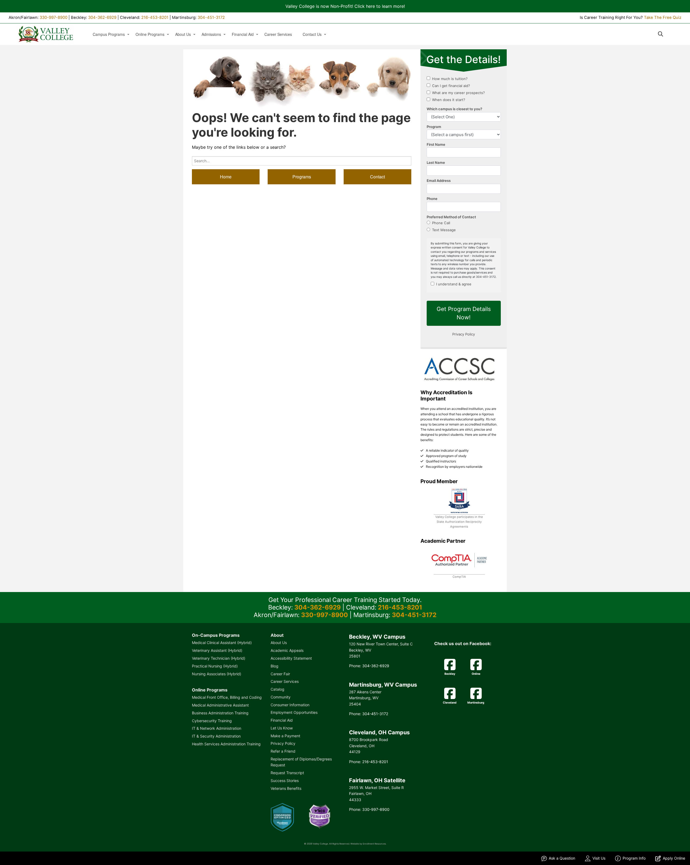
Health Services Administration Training (226, 744)
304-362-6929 (102, 17)
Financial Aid (243, 34)
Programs (301, 177)
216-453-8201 (154, 17)
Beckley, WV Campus (377, 637)
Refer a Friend (283, 751)
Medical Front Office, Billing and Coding (227, 697)
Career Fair (280, 674)
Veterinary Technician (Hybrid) (218, 658)
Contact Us (312, 34)
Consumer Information (290, 705)
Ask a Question (562, 858)
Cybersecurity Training (212, 720)
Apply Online (674, 858)
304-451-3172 (211, 17)
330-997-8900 (53, 17)
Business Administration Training (220, 713)
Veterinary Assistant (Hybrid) (217, 650)
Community (281, 697)
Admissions (211, 34)
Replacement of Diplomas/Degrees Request (301, 762)
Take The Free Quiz (662, 17)
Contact (377, 177)
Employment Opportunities (294, 712)
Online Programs (150, 34)
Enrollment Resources (374, 843)
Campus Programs (109, 34)
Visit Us (598, 858)
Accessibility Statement (291, 658)
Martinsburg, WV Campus (383, 684)
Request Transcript (287, 772)
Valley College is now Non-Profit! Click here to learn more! (345, 6)
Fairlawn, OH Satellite (377, 780)
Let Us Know (282, 728)
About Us (183, 34)
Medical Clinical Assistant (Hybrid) (222, 642)
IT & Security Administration (216, 736)
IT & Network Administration (216, 728)
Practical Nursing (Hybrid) (215, 666)
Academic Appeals (287, 650)
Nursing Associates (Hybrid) (216, 674)
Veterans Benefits (286, 788)
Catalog (277, 689)
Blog (274, 666)
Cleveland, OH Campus (379, 732)
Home (226, 177)
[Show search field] (665, 34)
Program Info (634, 858)
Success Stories (285, 780)
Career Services (278, 34)
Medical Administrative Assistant (220, 705)
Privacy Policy (283, 743)
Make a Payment (285, 735)
